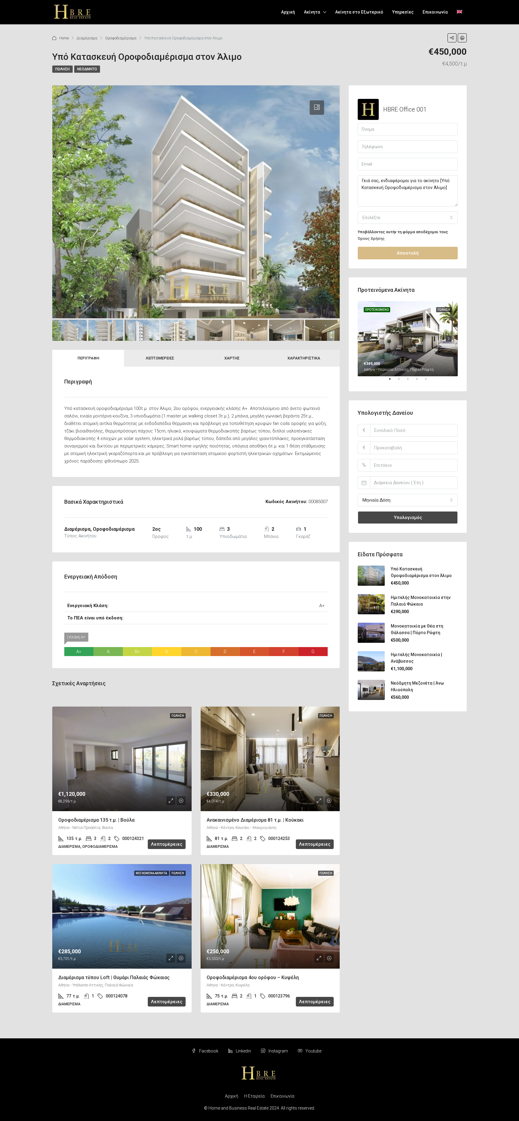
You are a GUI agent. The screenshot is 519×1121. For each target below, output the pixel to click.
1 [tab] (393, 381)
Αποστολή (408, 253)
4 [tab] (420, 381)
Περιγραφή (88, 358)
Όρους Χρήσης (371, 238)
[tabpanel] (408, 338)
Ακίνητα (312, 12)
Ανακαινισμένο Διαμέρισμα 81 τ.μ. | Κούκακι (255, 820)
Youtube (313, 1051)
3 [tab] (411, 381)
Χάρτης (232, 358)
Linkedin (243, 1051)
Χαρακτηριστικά (303, 358)
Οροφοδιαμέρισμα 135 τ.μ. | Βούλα (96, 820)
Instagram (278, 1051)
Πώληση (62, 69)
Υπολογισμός (408, 517)
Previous (367, 339)
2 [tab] (402, 381)
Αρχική (288, 12)
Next (449, 339)
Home (64, 38)
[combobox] (408, 217)
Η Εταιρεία (254, 1096)
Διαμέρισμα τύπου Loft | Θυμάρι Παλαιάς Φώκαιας (114, 977)
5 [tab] (429, 381)
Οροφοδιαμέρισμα (120, 38)
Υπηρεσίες (403, 12)
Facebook (208, 1051)
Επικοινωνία (435, 12)
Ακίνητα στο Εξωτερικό (359, 12)
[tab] (317, 107)
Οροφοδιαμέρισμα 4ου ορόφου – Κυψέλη (253, 977)
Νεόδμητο (87, 69)
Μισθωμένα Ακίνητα (152, 873)
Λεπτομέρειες (160, 358)
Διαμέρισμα (87, 38)
